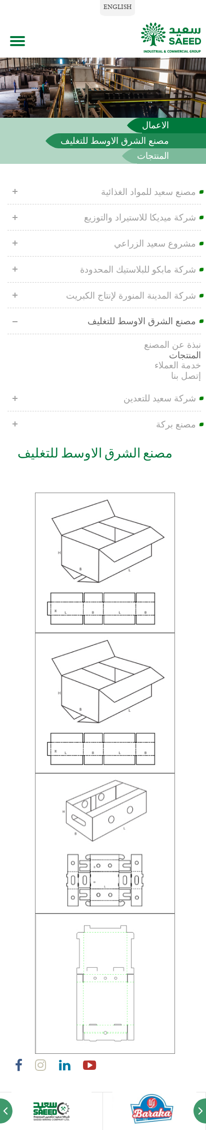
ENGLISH (118, 8)
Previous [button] (6, 1116)
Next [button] (200, 1116)
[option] (51, 1111)
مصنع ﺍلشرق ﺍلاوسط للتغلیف (114, 141)
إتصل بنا (186, 376)
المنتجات (153, 156)
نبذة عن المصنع (172, 345)
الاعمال (155, 125)
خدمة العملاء (177, 365)
